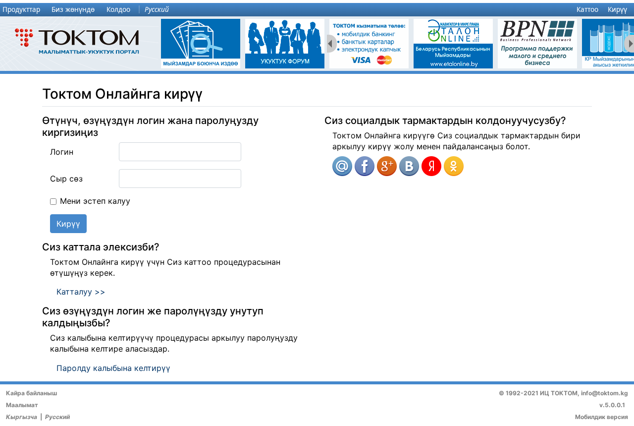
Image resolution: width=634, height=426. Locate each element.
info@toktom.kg (604, 393)
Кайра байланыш (31, 393)
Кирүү (617, 9)
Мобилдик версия (601, 417)
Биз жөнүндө (73, 9)
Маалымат (22, 405)
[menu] (317, 9)
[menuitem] (23, 9)
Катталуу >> (81, 292)
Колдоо (118, 9)
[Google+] (387, 166)
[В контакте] (409, 166)
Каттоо (587, 9)
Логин (61, 152)
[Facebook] (364, 166)
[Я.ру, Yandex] (431, 166)
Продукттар (21, 9)
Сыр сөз (66, 178)
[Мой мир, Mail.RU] (342, 166)
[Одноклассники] (454, 166)
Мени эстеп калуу (95, 201)
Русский (157, 9)
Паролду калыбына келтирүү (113, 368)
